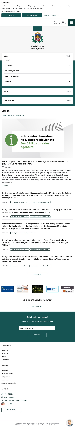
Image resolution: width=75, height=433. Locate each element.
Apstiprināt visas (32, 15)
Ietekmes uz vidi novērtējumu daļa (40, 202)
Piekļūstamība (6, 377)
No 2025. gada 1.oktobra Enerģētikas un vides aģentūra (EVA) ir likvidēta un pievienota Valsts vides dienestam (35, 162)
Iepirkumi (4, 353)
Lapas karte (5, 380)
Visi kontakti (11, 410)
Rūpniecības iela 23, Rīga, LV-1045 (15, 400)
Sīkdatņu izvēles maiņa (8, 383)
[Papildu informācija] (11, 404)
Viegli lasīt (4, 370)
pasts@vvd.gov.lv (9, 397)
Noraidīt (11, 15)
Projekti (3, 357)
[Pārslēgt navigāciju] (71, 22)
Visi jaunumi (37, 275)
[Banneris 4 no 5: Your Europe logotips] (52, 289)
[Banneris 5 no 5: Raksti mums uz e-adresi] (67, 289)
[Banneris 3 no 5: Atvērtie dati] (37, 289)
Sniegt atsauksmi (37, 306)
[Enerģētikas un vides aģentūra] (11, 22)
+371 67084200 (9, 394)
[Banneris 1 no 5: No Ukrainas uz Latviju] (7, 289)
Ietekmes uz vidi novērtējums (20, 202)
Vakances (4, 350)
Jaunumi (6, 185)
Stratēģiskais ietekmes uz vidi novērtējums (23, 233)
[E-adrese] (5, 403)
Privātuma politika (7, 374)
